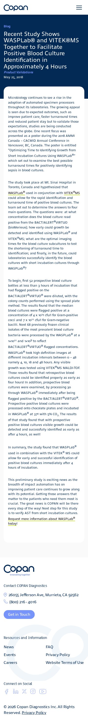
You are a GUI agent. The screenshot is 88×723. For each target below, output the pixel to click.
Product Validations (18, 72)
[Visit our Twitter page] (24, 692)
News (8, 646)
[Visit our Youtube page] (42, 693)
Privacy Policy (58, 654)
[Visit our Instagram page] (33, 693)
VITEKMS (72, 193)
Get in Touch (19, 614)
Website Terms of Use (65, 662)
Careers (10, 662)
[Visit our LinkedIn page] (16, 693)
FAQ (50, 646)
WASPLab (16, 193)
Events (10, 654)
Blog (7, 26)
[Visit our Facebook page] (6, 693)
